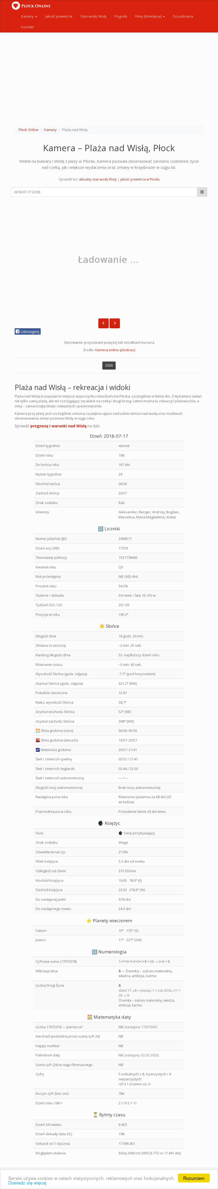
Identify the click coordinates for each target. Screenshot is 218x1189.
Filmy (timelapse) (148, 16)
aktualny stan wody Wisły (98, 179)
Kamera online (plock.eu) (115, 349)
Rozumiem (193, 1178)
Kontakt (27, 26)
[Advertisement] (109, 80)
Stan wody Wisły (93, 16)
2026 (109, 365)
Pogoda (121, 16)
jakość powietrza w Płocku (140, 179)
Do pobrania (183, 16)
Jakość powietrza (58, 16)
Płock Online (29, 129)
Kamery (28, 16)
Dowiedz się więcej (27, 1182)
